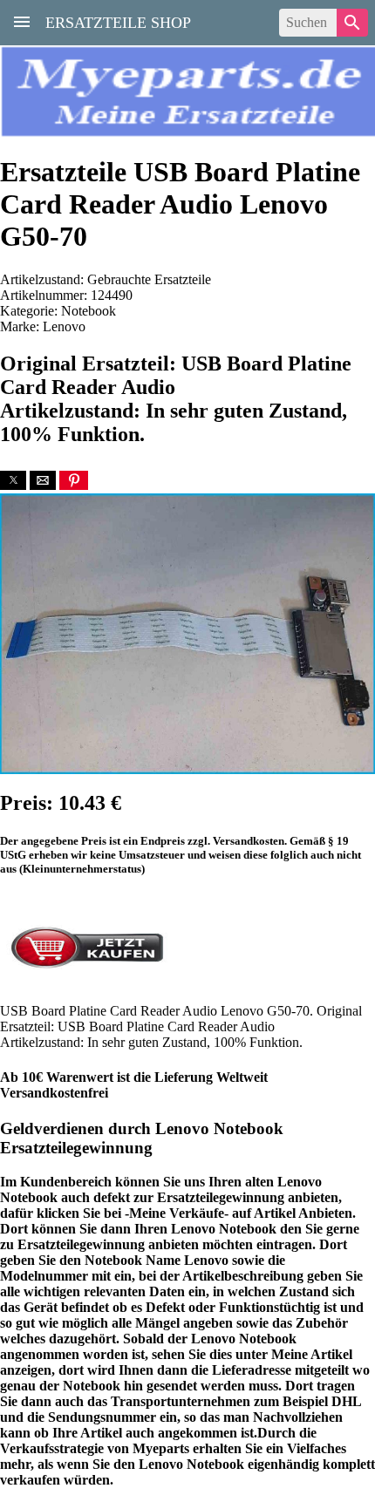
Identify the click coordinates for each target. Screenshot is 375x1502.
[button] (13, 480)
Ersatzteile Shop (118, 21)
